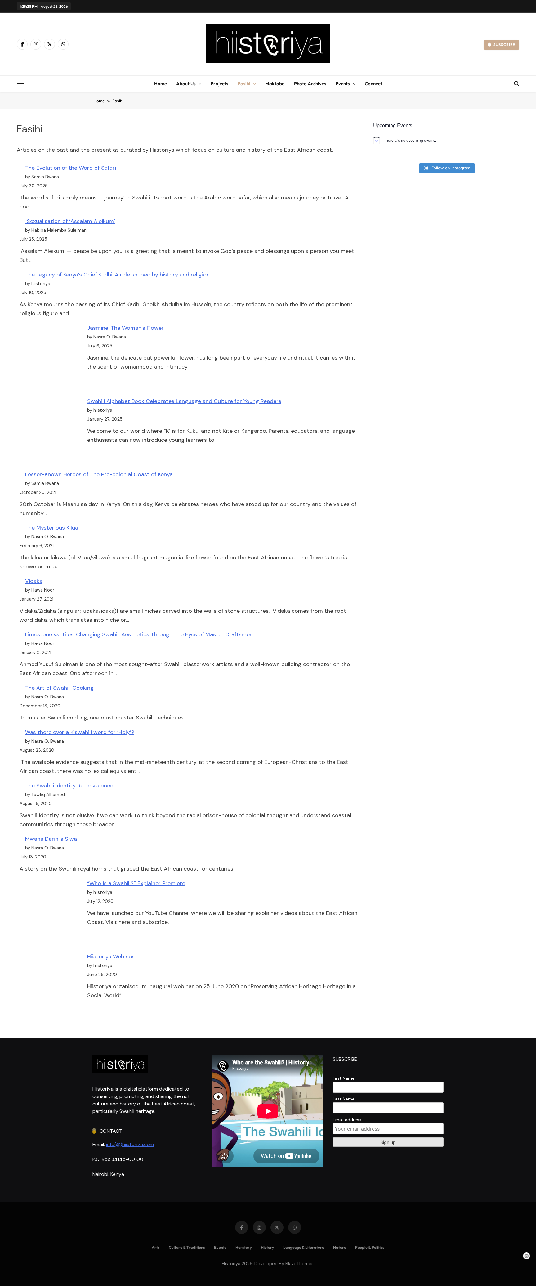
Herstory (243, 1247)
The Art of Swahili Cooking (59, 688)
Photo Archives (310, 84)
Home (160, 84)
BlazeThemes (299, 1263)
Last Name (344, 1099)
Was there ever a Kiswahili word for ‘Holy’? (79, 732)
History (267, 1247)
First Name (344, 1078)
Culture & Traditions (187, 1247)
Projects (219, 84)
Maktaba (275, 84)
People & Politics (369, 1247)
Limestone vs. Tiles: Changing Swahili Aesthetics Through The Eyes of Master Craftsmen (139, 634)
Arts (156, 1247)
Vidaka (33, 581)
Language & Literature (303, 1247)
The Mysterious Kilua (51, 527)
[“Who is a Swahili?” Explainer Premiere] (51, 911)
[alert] (446, 140)
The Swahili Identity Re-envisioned (69, 785)
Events (343, 84)
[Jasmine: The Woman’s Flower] (51, 356)
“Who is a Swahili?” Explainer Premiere (136, 883)
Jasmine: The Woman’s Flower (125, 328)
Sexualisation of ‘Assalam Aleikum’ (70, 221)
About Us (186, 84)
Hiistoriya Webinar (110, 956)
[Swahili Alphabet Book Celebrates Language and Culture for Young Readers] (51, 429)
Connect (373, 84)
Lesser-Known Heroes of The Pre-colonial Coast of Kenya (99, 474)
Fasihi (244, 84)
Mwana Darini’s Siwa (51, 839)
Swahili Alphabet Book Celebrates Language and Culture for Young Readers (184, 401)
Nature (339, 1247)
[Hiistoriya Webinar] (51, 984)
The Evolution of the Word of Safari (70, 168)
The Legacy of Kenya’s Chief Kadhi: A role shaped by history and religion (117, 274)
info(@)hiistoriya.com (130, 1144)
